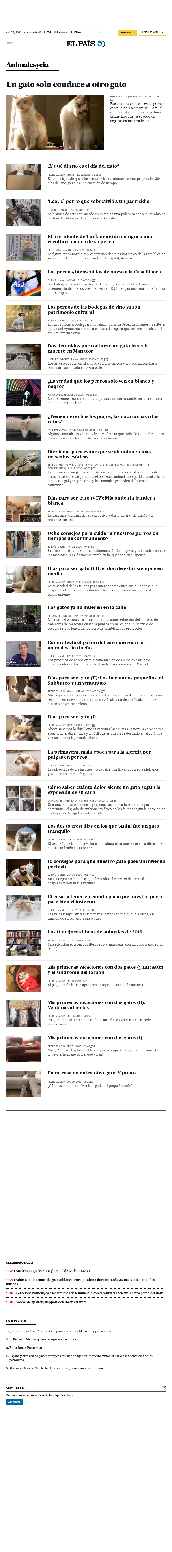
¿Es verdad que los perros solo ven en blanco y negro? (101, 384)
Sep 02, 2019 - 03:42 (81, 1046)
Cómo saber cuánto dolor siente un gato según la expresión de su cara (104, 790)
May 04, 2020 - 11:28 (90, 511)
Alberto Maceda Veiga (62, 465)
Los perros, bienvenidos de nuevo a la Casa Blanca (104, 272)
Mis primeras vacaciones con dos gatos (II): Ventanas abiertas (96, 1005)
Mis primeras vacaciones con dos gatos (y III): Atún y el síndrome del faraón (105, 970)
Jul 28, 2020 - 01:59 (83, 394)
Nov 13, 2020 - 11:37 (83, 250)
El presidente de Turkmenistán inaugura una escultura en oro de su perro (100, 239)
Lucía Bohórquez (58, 359)
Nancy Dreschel (58, 394)
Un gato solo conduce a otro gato (66, 84)
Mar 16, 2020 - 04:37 (81, 765)
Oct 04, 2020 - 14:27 (81, 320)
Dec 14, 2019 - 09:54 (81, 940)
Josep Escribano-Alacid (93, 465)
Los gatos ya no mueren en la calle (87, 608)
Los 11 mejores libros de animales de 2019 (95, 932)
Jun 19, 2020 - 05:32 (81, 468)
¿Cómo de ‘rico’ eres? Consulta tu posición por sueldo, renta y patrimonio (60, 1331)
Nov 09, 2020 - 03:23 (81, 280)
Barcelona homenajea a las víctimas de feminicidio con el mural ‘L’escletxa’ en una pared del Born (89, 1293)
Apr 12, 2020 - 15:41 (94, 616)
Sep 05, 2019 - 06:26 (81, 1016)
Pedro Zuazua (119, 96)
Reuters (53, 250)
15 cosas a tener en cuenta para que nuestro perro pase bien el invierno (106, 899)
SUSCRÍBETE (127, 32)
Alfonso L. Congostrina (63, 616)
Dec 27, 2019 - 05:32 (80, 910)
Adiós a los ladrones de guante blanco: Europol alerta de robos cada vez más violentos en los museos (80, 1282)
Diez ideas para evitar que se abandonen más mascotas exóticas (99, 455)
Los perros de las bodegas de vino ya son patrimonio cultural (94, 310)
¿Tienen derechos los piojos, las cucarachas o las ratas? (103, 419)
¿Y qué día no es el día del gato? (83, 166)
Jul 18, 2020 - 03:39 (94, 430)
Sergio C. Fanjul (58, 210)
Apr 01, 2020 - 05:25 (90, 691)
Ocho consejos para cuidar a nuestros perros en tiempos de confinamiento (103, 536)
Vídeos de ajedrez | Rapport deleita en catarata (51, 1302)
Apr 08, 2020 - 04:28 (81, 656)
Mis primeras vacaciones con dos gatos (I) (95, 1038)
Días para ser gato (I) (72, 717)
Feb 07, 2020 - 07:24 (104, 800)
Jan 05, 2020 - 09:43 (81, 874)
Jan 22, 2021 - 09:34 (84, 210)
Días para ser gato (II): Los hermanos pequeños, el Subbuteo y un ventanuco (105, 681)
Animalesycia (27, 65)
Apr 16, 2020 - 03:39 (90, 582)
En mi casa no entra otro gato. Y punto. (92, 1073)
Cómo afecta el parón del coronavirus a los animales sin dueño (97, 645)
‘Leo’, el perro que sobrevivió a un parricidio (99, 201)
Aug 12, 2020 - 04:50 (94, 359)
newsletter (16, 1388)
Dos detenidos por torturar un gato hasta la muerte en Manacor (98, 349)
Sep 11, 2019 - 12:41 (80, 980)
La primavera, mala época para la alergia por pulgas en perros (99, 755)
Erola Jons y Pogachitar (25, 1347)
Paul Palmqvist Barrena (63, 430)
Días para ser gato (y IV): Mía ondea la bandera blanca (101, 501)
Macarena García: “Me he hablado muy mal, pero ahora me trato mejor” (59, 1368)
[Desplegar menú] (9, 43)
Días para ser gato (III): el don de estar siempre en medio (105, 571)
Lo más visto (16, 1321)
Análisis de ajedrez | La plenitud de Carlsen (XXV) (53, 1271)
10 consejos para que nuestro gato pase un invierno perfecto (107, 864)
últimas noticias (19, 1262)
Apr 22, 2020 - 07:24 (81, 546)
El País (52, 280)
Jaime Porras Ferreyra (62, 800)
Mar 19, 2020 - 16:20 (81, 725)
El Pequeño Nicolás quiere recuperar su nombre (42, 1339)
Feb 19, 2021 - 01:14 (89, 174)
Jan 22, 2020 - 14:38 (81, 839)
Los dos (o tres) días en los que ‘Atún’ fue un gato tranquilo (103, 829)
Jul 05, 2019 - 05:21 (81, 1081)
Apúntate (14, 1402)
